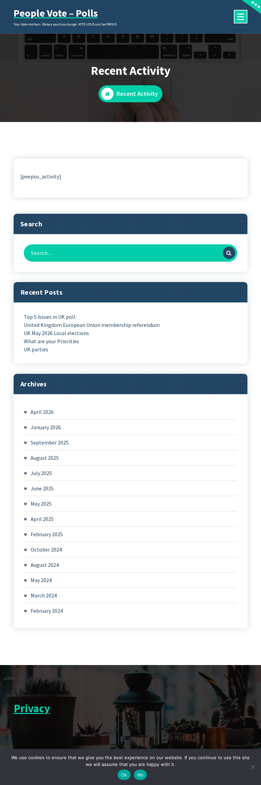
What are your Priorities (51, 341)
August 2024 (45, 564)
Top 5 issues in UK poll (49, 316)
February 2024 (47, 610)
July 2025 (41, 473)
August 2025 (45, 457)
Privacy (32, 708)
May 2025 (41, 503)
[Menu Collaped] (240, 16)
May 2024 (41, 580)
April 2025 (42, 519)
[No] (252, 767)
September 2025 (50, 442)
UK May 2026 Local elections (56, 333)
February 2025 (47, 534)
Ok (124, 775)
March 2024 (44, 595)
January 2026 (46, 427)
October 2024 (46, 549)
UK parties (36, 349)
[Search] (229, 253)
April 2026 (42, 411)
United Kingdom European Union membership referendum (92, 324)
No (140, 775)
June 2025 (42, 488)
